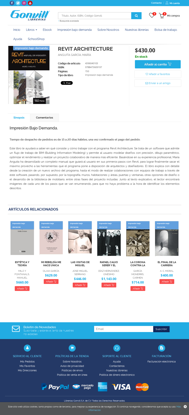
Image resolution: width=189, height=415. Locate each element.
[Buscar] (136, 15)
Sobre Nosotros (72, 361)
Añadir (21, 288)
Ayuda (117, 361)
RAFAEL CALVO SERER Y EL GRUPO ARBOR (109, 264)
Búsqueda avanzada (69, 21)
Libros (30, 30)
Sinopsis (18, 117)
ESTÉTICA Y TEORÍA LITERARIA (22, 264)
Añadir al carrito (156, 64)
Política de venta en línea (72, 374)
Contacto (156, 2)
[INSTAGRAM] (24, 3)
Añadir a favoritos (159, 74)
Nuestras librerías (117, 370)
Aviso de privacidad (72, 365)
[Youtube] (30, 3)
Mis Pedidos (27, 361)
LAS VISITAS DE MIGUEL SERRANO (80, 264)
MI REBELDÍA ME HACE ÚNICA (51, 264)
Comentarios (44, 117)
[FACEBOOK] (12, 3)
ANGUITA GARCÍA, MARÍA (74, 55)
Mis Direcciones (27, 370)
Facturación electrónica (161, 361)
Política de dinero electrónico (117, 374)
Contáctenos (117, 365)
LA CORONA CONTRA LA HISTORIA (137, 264)
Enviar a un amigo (159, 83)
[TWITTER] (18, 3)
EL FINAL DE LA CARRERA (167, 264)
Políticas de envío (72, 370)
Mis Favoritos (27, 365)
